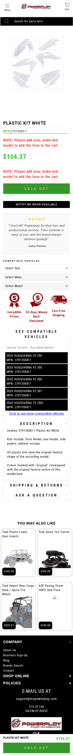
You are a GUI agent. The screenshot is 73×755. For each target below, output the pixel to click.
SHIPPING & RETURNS (36, 485)
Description (36, 423)
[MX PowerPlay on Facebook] (38, 733)
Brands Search (13, 665)
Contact (8, 670)
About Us (9, 650)
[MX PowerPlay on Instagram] (34, 733)
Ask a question (36, 495)
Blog (6, 660)
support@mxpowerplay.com (36, 699)
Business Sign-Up (15, 655)
